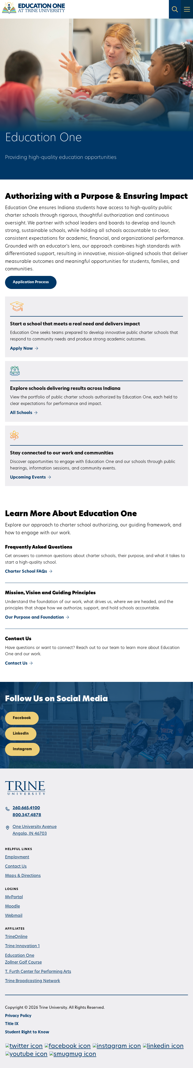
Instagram (22, 749)
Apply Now (21, 349)
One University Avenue (35, 827)
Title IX (12, 1024)
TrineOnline (16, 937)
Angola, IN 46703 (30, 834)
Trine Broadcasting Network (32, 981)
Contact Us (16, 664)
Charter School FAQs (26, 572)
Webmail (13, 916)
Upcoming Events (28, 478)
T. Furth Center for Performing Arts (38, 972)
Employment (17, 857)
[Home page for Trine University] (33, 9)
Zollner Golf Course (23, 963)
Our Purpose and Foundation (34, 618)
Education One (19, 956)
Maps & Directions (23, 876)
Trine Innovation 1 (22, 946)
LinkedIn (21, 734)
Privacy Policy (18, 1016)
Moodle (12, 907)
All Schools (21, 413)
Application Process (31, 282)
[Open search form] (175, 9)
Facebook (22, 718)
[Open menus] (187, 9)
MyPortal (14, 897)
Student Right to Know (27, 1032)
